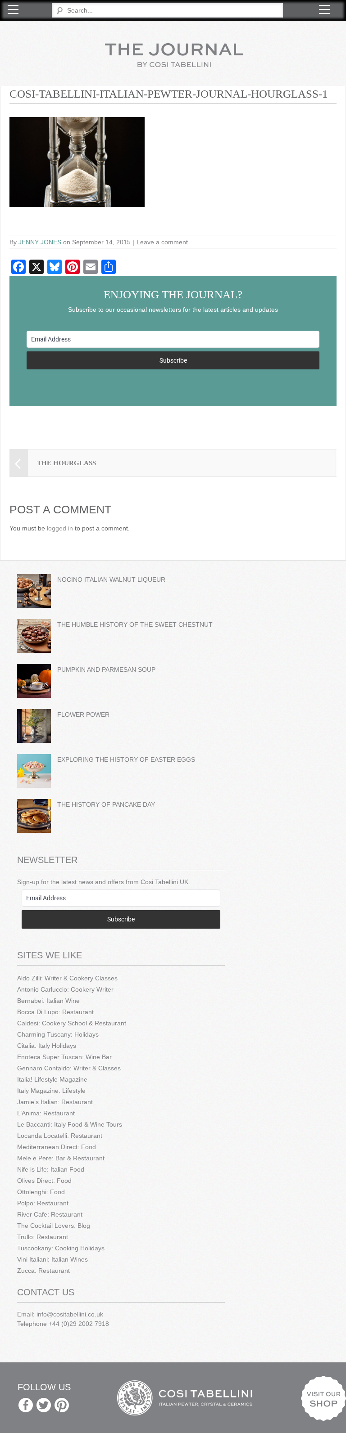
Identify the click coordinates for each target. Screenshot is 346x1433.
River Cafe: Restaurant (49, 1214)
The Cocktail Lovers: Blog (53, 1225)
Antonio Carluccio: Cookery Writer (65, 989)
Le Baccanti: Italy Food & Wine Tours (69, 1124)
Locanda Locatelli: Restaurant (59, 1135)
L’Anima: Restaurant (46, 1113)
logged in (60, 528)
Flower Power (83, 714)
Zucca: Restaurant (43, 1270)
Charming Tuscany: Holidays (58, 1034)
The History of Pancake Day (106, 804)
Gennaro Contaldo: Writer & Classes (69, 1068)
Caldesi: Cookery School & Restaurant (71, 1023)
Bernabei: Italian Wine (48, 1000)
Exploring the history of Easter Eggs (126, 759)
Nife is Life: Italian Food (50, 1169)
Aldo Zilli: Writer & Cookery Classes (67, 978)
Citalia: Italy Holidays (46, 1045)
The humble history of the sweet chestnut (135, 624)
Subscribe (173, 360)
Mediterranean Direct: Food (56, 1146)
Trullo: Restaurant (42, 1236)
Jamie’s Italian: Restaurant (55, 1101)
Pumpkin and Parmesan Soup (106, 669)
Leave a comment (162, 242)
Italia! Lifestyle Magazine (52, 1079)
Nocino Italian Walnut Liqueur (111, 579)
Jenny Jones (39, 242)
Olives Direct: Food (44, 1180)
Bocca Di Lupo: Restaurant (55, 1011)
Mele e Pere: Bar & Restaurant (61, 1158)
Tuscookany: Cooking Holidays (61, 1248)
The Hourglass (66, 463)
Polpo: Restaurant (42, 1203)
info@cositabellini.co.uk (69, 1314)
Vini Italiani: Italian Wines (52, 1259)
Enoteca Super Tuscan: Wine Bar (64, 1056)
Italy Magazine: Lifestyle (51, 1090)
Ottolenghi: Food (41, 1191)
